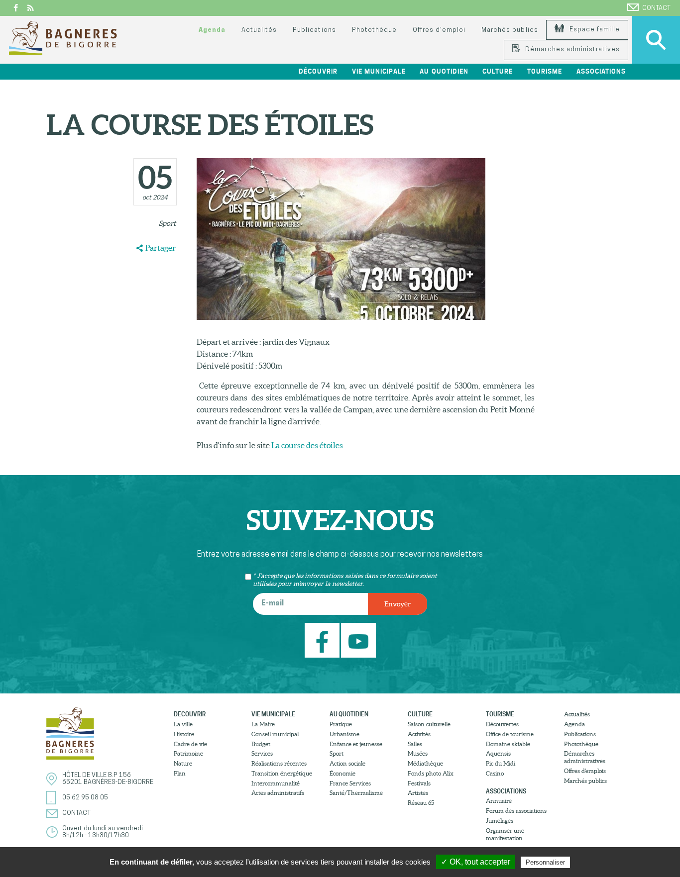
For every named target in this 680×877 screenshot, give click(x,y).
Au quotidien (349, 714)
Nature (183, 763)
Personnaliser (545, 862)
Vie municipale (273, 714)
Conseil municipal (275, 734)
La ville (183, 724)
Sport (167, 223)
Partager (160, 247)
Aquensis (498, 753)
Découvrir (190, 714)
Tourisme (500, 714)
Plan (180, 773)
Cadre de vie (190, 744)
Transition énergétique (281, 773)
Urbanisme (344, 734)
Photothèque (374, 30)
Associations (506, 791)
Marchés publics (509, 30)
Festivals (419, 783)
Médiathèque (425, 763)
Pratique (341, 724)
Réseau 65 (421, 802)
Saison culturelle (429, 724)
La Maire (263, 724)
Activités (419, 734)
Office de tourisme (510, 734)
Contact (656, 8)
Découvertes (502, 724)
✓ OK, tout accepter (475, 862)
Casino (495, 773)
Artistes (418, 792)
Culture (420, 714)
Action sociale (347, 763)
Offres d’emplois (585, 771)
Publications (314, 30)
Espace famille (593, 29)
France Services (350, 783)
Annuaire (499, 800)
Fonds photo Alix (430, 773)
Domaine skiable (508, 744)
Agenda (212, 30)
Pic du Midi (500, 763)
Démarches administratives (571, 49)
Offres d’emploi (439, 30)
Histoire (184, 734)
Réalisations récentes (279, 763)
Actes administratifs (277, 792)
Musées (418, 753)
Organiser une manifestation (505, 834)
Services (262, 753)
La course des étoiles (307, 445)
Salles (415, 744)
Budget (260, 744)
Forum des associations (516, 810)
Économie (342, 773)
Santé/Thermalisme (356, 792)
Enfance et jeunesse (356, 744)
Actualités (259, 30)
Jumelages (499, 820)
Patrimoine (188, 753)
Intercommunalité (275, 783)
